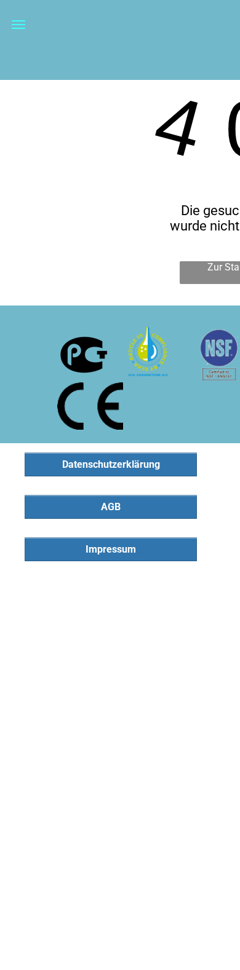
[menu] (18, 24)
